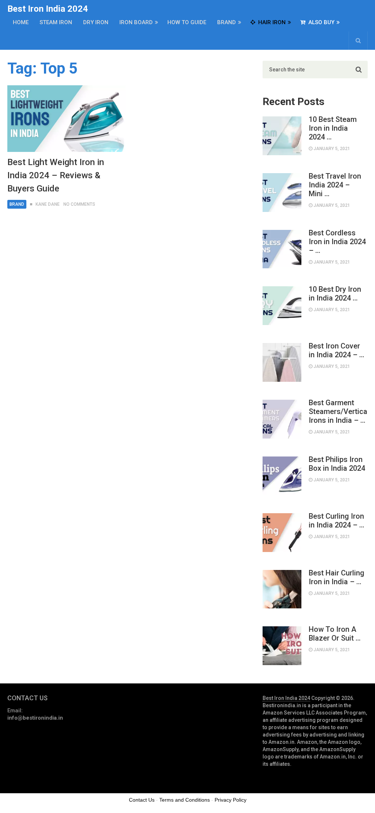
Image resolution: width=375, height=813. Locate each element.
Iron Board (136, 22)
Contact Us (142, 800)
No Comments (79, 204)
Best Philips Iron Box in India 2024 (337, 464)
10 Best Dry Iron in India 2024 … (335, 293)
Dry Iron (95, 22)
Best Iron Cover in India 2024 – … (336, 350)
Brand (226, 22)
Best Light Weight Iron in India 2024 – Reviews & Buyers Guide (55, 175)
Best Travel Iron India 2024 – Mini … (335, 185)
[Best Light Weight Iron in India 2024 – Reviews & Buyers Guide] (66, 118)
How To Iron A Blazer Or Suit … (335, 633)
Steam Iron (56, 22)
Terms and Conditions (184, 800)
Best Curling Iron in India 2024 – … (336, 520)
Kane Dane (48, 204)
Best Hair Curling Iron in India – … (336, 577)
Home (21, 22)
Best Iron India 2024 (47, 8)
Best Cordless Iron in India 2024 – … (337, 241)
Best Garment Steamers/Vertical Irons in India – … (338, 411)
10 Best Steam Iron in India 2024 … (333, 128)
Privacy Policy (230, 800)
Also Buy (320, 22)
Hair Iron (271, 22)
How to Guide (186, 22)
